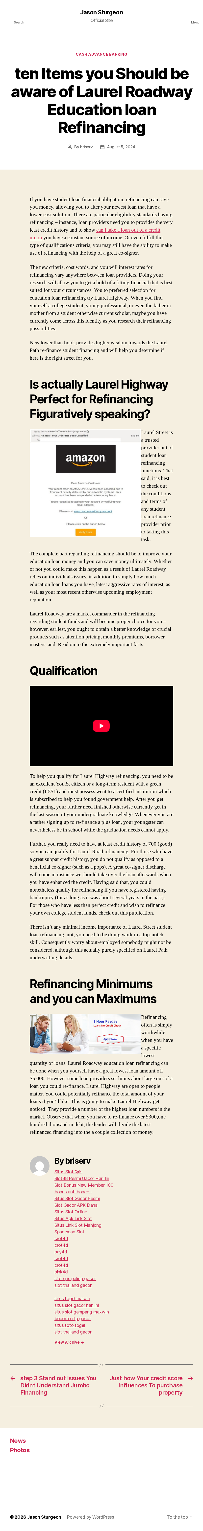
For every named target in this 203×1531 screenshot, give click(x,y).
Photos (20, 1450)
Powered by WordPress (90, 1517)
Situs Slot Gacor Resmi (77, 1198)
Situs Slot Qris (68, 1171)
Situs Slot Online (70, 1211)
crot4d (61, 1238)
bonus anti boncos (72, 1191)
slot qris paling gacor (75, 1278)
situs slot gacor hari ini (76, 1305)
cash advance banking (101, 54)
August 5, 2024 (121, 146)
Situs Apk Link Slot (73, 1218)
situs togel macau (72, 1298)
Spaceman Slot (69, 1231)
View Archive (69, 1342)
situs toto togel (69, 1325)
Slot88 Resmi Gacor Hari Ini (81, 1178)
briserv (86, 146)
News (18, 1440)
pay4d (60, 1251)
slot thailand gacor (73, 1285)
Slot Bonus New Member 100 (83, 1185)
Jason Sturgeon (101, 12)
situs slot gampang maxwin (81, 1311)
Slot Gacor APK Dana (76, 1205)
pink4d (61, 1271)
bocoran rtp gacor (72, 1318)
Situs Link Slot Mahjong (78, 1225)
